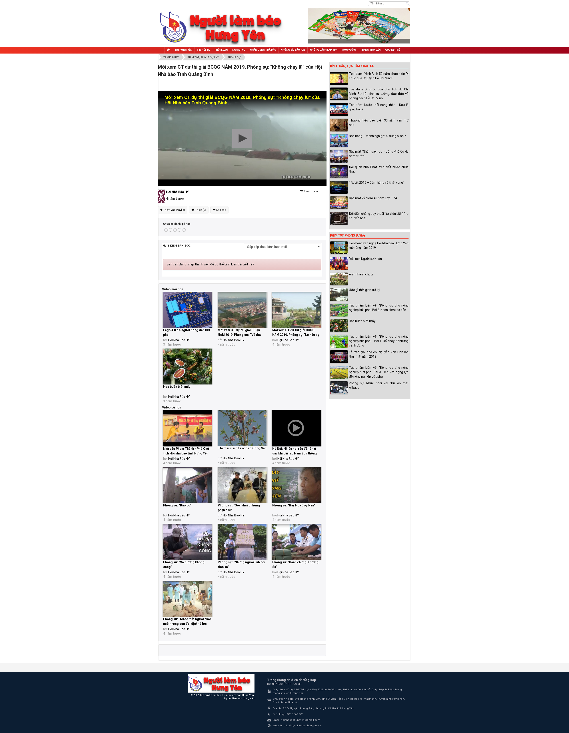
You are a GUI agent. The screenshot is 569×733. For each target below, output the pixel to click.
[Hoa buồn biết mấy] (187, 367)
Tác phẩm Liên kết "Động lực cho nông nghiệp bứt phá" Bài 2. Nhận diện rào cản (379, 308)
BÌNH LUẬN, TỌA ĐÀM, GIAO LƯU (352, 66)
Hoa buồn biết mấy (176, 386)
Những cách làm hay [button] (324, 49)
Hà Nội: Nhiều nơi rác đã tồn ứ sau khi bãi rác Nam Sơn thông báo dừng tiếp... (294, 453)
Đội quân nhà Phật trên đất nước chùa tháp (379, 169)
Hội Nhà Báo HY (179, 340)
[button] (242, 138)
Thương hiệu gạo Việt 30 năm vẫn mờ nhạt (379, 123)
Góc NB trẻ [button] (392, 49)
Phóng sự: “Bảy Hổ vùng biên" (293, 505)
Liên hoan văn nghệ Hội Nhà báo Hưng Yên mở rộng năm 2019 (379, 245)
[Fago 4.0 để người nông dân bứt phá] (187, 310)
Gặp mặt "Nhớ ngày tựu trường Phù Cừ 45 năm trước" (379, 154)
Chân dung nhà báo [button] (263, 49)
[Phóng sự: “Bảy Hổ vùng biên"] (296, 485)
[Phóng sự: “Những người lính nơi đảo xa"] (242, 542)
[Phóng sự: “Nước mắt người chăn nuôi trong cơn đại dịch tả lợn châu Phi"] (187, 599)
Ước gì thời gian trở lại (364, 290)
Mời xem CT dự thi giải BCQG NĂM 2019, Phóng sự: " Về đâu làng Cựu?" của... (240, 334)
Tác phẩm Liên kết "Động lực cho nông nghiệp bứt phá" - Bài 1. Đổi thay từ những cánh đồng (379, 341)
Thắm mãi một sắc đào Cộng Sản (242, 448)
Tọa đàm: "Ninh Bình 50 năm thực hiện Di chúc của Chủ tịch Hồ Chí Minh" (379, 76)
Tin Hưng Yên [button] (183, 49)
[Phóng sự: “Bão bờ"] (187, 485)
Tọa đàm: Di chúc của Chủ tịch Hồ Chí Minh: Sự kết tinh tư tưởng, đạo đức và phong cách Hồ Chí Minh (379, 94)
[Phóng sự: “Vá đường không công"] (187, 542)
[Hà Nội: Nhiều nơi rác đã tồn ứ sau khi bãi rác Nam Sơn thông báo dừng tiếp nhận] (296, 428)
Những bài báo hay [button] (293, 49)
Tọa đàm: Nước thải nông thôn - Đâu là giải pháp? (379, 107)
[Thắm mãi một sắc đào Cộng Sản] (242, 428)
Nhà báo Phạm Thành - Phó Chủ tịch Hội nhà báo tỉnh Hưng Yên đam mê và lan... (186, 453)
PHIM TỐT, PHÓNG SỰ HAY (347, 235)
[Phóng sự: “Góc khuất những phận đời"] (242, 485)
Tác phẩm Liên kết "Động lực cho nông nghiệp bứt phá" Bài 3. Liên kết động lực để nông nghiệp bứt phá (379, 372)
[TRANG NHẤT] (168, 50)
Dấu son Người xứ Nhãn (365, 259)
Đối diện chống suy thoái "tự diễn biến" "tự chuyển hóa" (379, 216)
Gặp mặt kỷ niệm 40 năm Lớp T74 (373, 198)
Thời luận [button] (221, 49)
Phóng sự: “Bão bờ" (177, 505)
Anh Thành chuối (361, 274)
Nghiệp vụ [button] (238, 49)
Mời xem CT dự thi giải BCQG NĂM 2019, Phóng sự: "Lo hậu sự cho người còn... (295, 334)
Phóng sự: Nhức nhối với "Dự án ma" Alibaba (379, 385)
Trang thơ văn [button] (370, 49)
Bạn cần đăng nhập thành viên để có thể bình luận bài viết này (210, 264)
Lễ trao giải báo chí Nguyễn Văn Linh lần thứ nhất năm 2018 (379, 354)
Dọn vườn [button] (349, 49)
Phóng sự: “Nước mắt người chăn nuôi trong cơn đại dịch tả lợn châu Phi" (187, 623)
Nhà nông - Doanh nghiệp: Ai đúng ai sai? (377, 136)
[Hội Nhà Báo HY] (162, 196)
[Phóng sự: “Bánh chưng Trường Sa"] (296, 542)
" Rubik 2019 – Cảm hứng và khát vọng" (376, 182)
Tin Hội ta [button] (203, 49)
